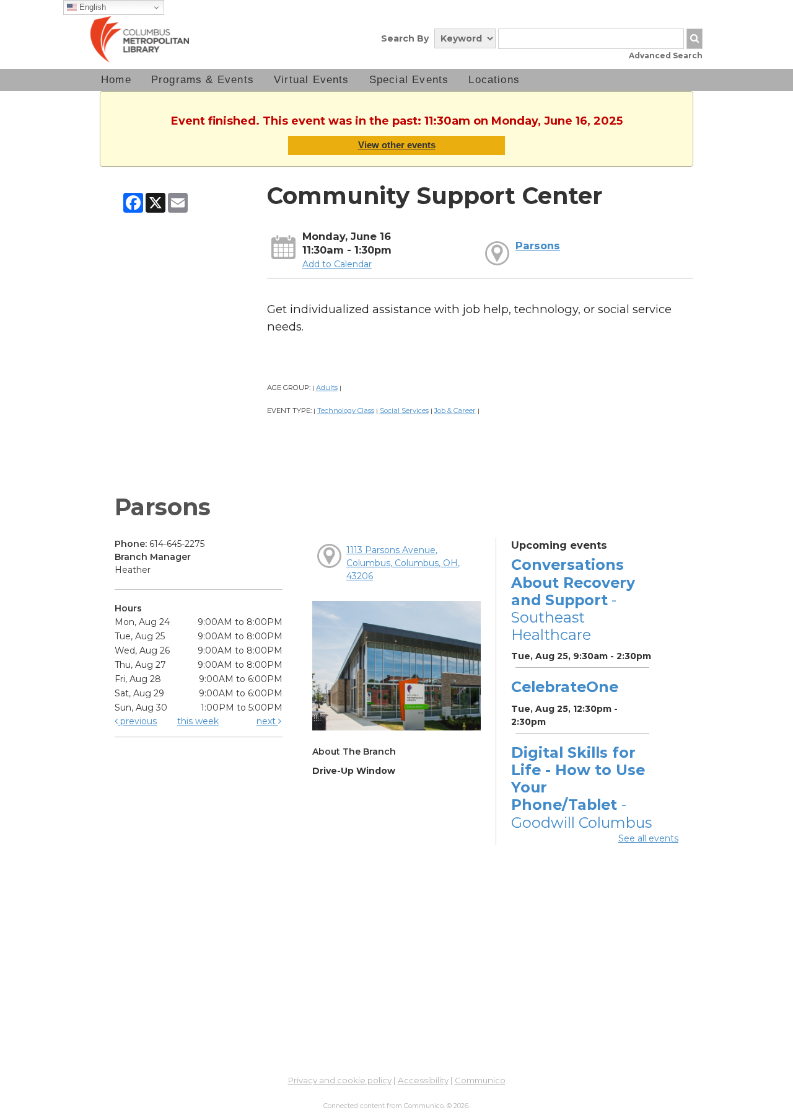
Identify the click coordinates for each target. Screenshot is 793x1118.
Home (116, 80)
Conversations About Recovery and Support (573, 600)
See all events (648, 838)
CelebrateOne (564, 687)
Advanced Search (666, 55)
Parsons (537, 245)
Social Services (404, 410)
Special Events (409, 80)
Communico (480, 1080)
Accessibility (423, 1080)
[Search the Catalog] (694, 39)
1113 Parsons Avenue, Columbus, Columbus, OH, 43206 (403, 563)
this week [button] (198, 721)
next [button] (267, 721)
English (91, 7)
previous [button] (137, 721)
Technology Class (345, 410)
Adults (327, 387)
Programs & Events (202, 80)
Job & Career (455, 410)
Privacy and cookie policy (340, 1080)
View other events (397, 145)
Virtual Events (311, 80)
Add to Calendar (337, 264)
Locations (494, 80)
